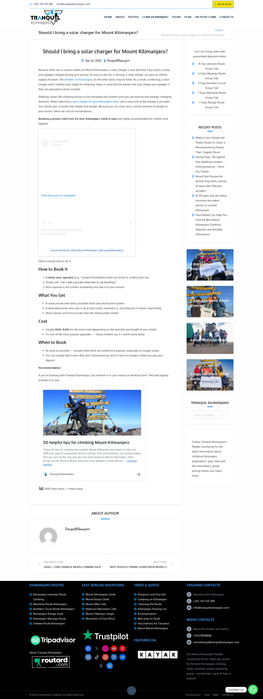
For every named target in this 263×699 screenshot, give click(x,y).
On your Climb (205, 17)
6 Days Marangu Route (209, 339)
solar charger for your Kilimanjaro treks (95, 101)
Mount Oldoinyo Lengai (100, 613)
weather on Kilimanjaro (78, 79)
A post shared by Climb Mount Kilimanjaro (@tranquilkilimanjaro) (87, 250)
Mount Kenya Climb (97, 599)
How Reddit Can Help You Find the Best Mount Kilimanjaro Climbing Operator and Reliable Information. (211, 224)
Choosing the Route (150, 604)
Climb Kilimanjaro (155, 17)
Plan (187, 17)
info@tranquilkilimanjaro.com (211, 607)
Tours (176, 17)
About (120, 17)
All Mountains (193, 694)
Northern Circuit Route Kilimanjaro (53, 609)
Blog (215, 694)
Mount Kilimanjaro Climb (100, 594)
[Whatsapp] (253, 690)
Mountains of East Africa (100, 618)
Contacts (226, 17)
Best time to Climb (149, 618)
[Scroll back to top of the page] (131, 690)
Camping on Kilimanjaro (152, 599)
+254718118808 (202, 635)
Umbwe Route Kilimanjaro (49, 623)
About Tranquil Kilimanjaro (46, 652)
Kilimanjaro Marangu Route (49, 618)
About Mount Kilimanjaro (153, 628)
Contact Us (227, 694)
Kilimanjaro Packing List (152, 609)
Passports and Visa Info (152, 594)
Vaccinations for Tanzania (153, 623)
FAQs (207, 694)
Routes (133, 17)
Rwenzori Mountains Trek (101, 609)
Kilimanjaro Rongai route (48, 613)
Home (108, 17)
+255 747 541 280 (204, 601)
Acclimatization (147, 613)
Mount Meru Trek (96, 604)
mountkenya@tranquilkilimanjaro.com (216, 642)
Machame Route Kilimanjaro (50, 604)
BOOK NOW (225, 4)
